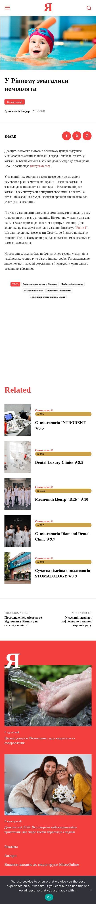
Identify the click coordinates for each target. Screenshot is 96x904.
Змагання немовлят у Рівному (40, 284)
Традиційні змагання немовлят (47, 296)
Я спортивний (14, 101)
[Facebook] (66, 135)
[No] (90, 890)
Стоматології (44, 410)
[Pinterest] (87, 135)
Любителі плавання (72, 284)
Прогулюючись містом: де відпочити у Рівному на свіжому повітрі (23, 621)
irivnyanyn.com (40, 166)
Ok (49, 897)
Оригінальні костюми (59, 290)
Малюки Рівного (33, 290)
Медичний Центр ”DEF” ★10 (61, 499)
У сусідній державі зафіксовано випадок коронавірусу (76, 621)
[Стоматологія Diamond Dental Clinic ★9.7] (17, 531)
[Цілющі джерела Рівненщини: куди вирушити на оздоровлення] (48, 695)
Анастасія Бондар (19, 111)
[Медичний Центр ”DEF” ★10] (17, 494)
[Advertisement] (48, 337)
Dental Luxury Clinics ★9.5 (59, 462)
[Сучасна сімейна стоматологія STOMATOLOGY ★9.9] (17, 568)
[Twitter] (76, 135)
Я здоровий (11, 732)
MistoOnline (69, 864)
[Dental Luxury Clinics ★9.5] (17, 457)
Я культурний (13, 821)
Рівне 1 (81, 227)
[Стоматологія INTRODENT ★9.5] (17, 420)
